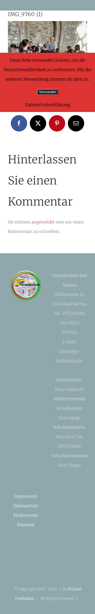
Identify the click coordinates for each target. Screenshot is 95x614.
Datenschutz (25, 505)
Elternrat (26, 524)
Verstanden (47, 92)
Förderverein (25, 515)
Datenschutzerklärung (47, 104)
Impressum (25, 496)
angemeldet (43, 222)
